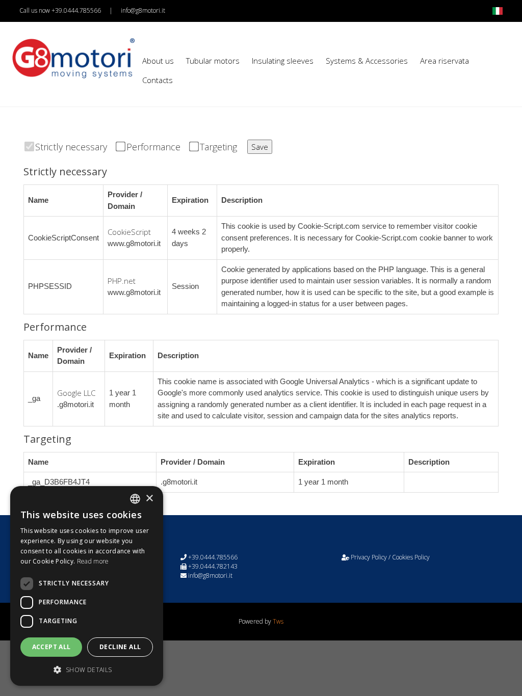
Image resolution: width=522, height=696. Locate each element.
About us (158, 61)
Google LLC (76, 393)
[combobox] (135, 499)
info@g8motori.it (143, 10)
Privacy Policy (369, 557)
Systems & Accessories (367, 61)
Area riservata (444, 61)
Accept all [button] (51, 647)
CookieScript (129, 232)
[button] (86, 669)
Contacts (157, 80)
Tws (278, 621)
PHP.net (122, 281)
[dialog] (86, 586)
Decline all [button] (120, 647)
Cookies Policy (411, 557)
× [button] (149, 498)
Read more (93, 561)
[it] (497, 11)
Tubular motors (213, 61)
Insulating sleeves (283, 61)
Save (259, 147)
